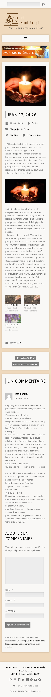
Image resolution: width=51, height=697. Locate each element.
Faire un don (12, 667)
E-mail (10, 600)
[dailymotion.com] (39, 679)
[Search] (43, 4)
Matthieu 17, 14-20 (27, 358)
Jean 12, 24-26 (11, 305)
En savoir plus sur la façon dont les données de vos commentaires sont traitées (25, 644)
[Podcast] (15, 679)
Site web (10, 611)
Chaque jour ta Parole (19, 129)
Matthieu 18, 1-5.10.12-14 (23, 364)
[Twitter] (23, 679)
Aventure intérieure (18, 52)
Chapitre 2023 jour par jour (25, 674)
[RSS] (11, 679)
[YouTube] (35, 679)
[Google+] (27, 679)
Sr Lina (35, 123)
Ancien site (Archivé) (34, 667)
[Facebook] (19, 679)
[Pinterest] (31, 679)
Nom (9, 590)
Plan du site (25, 671)
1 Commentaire (34, 135)
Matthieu (14, 135)
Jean (19, 343)
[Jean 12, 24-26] (13, 299)
